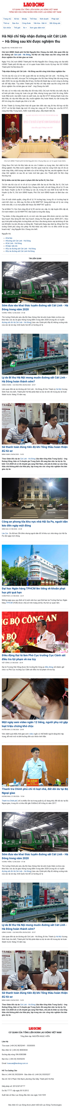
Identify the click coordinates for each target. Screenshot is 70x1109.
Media (24, 19)
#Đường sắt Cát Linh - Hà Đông (18, 241)
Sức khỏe (7, 28)
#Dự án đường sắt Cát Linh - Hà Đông (20, 249)
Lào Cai (5, 533)
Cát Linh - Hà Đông (22, 55)
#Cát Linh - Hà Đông (13, 243)
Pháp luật (55, 19)
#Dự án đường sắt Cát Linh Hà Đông (20, 251)
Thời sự (6, 23)
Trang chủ (7, 19)
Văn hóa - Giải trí (40, 23)
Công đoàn (26, 23)
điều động (49, 667)
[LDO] (35, 283)
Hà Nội (58, 389)
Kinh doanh (44, 19)
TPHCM (9, 603)
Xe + (25, 28)
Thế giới (17, 28)
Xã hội (16, 19)
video (31, 734)
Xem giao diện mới (37, 28)
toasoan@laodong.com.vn (17, 1063)
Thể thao (33, 19)
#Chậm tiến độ (11, 246)
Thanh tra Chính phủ (10, 801)
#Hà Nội (8, 238)
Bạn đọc (15, 23)
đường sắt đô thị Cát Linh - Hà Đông (16, 322)
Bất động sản (55, 23)
